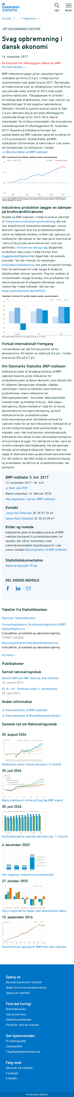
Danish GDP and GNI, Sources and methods (30, 678)
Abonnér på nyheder (19, 1067)
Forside (6, 18)
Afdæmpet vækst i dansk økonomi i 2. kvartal (31, 764)
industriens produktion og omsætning (30, 221)
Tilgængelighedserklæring (23, 1051)
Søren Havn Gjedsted (19, 518)
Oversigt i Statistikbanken (18, 618)
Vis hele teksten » (13, 67)
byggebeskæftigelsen (16, 256)
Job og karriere (16, 1014)
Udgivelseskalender (19, 1019)
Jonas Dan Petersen (19, 513)
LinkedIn (11, 1078)
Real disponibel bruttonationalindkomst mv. (31, 647)
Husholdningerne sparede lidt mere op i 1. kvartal (34, 836)
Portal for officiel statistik (22, 1024)
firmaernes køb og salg (32, 247)
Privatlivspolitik (16, 1041)
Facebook (12, 1073)
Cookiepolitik (14, 1046)
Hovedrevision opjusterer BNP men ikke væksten (34, 946)
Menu (68, 10)
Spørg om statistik (18, 992)
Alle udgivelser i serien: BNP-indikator (31, 499)
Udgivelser (29, 18)
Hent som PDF (18, 488)
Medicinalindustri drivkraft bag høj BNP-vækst (32, 800)
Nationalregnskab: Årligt (21, 565)
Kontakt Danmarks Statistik (24, 982)
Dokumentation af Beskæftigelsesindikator (33, 715)
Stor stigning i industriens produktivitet (28, 874)
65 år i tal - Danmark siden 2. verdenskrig (29, 688)
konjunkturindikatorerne (18, 264)
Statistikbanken (16, 1009)
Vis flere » (8, 655)
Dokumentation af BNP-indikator (26, 152)
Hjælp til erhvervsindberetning (26, 987)
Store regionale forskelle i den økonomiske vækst (34, 910)
